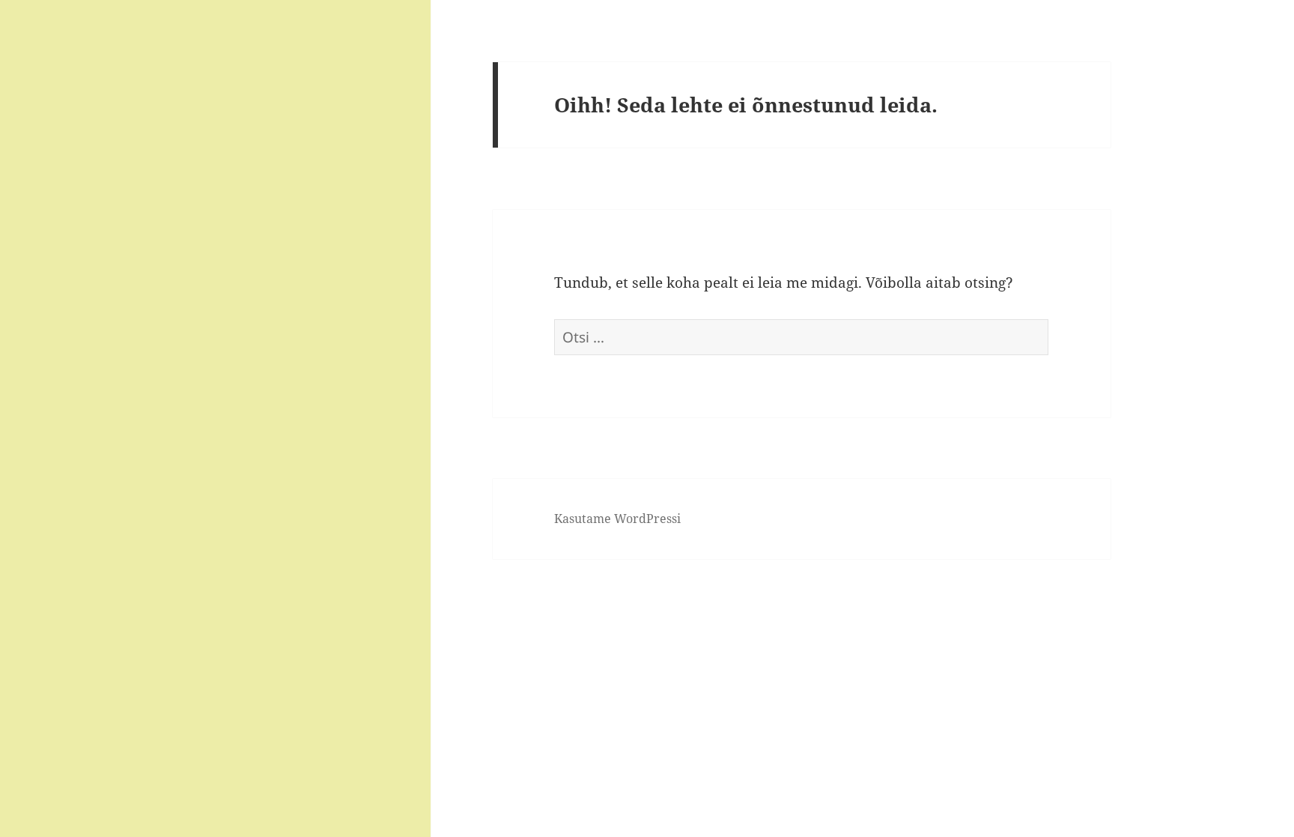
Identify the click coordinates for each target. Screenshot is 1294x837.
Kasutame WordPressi (617, 518)
